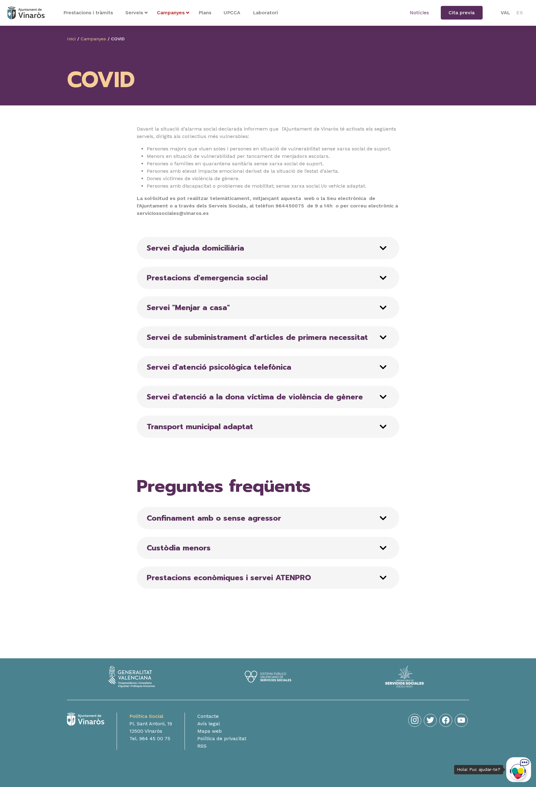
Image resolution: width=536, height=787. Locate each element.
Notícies (419, 13)
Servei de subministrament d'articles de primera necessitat (257, 337)
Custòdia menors (179, 548)
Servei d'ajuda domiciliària (195, 248)
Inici (71, 38)
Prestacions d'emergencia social (207, 277)
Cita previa (462, 13)
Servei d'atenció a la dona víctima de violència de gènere (255, 396)
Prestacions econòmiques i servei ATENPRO (229, 577)
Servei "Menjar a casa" (188, 307)
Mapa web (209, 731)
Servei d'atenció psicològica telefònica (219, 367)
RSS (202, 746)
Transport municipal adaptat (200, 426)
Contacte (208, 716)
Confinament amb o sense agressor (214, 518)
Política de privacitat (221, 738)
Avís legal (208, 724)
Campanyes (93, 38)
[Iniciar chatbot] (518, 769)
